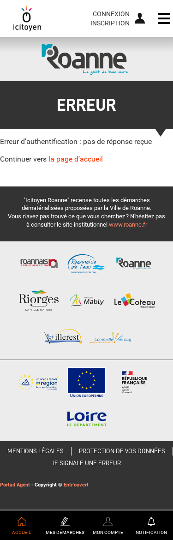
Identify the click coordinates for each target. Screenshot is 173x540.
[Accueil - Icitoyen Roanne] (27, 18)
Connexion (111, 14)
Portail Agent (15, 485)
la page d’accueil (75, 159)
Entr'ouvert (76, 485)
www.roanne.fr (128, 224)
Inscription (110, 23)
